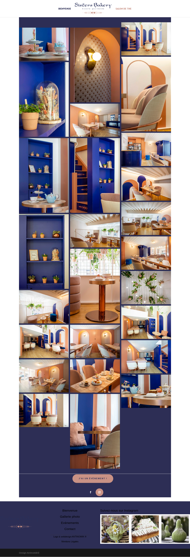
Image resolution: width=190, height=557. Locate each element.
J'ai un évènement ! (93, 478)
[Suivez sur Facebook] (90, 492)
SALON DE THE (124, 9)
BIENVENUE (64, 9)
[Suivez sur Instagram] (99, 492)
